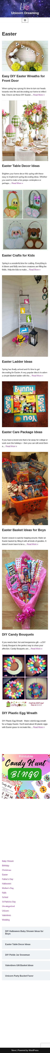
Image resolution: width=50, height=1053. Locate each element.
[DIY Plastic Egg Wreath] (25, 681)
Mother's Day (8, 888)
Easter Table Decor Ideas (21, 166)
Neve (13, 1050)
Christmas (6, 870)
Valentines (6, 915)
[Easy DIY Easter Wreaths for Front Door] (25, 56)
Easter (5, 874)
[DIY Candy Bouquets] (25, 590)
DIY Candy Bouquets (18, 634)
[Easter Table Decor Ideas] (25, 130)
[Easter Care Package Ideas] (25, 404)
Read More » (39, 95)
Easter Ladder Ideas (17, 361)
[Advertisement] (25, 829)
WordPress (34, 1050)
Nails (4, 893)
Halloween (6, 883)
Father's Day (7, 879)
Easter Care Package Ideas (22, 432)
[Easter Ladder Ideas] (25, 316)
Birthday (5, 865)
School (5, 897)
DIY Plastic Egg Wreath (19, 713)
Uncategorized (8, 906)
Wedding (6, 920)
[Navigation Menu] (25, 20)
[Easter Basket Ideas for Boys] (25, 488)
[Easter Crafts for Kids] (25, 220)
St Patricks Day (9, 902)
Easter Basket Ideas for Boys (24, 530)
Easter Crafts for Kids (18, 255)
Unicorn (5, 911)
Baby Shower (8, 861)
